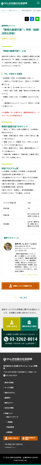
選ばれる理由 (9, 382)
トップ (3, 10)
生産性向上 (12, 38)
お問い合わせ (11, 326)
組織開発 (4, 38)
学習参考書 (10, 427)
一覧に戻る (23, 297)
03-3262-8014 (23, 339)
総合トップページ (12, 417)
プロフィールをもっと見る (29, 275)
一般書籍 (9, 422)
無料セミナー (9, 403)
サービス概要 (9, 388)
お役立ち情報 (9, 408)
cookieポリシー (10, 447)
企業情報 (9, 432)
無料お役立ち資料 (29, 326)
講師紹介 (8, 398)
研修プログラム (13, 10)
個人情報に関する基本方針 (14, 444)
